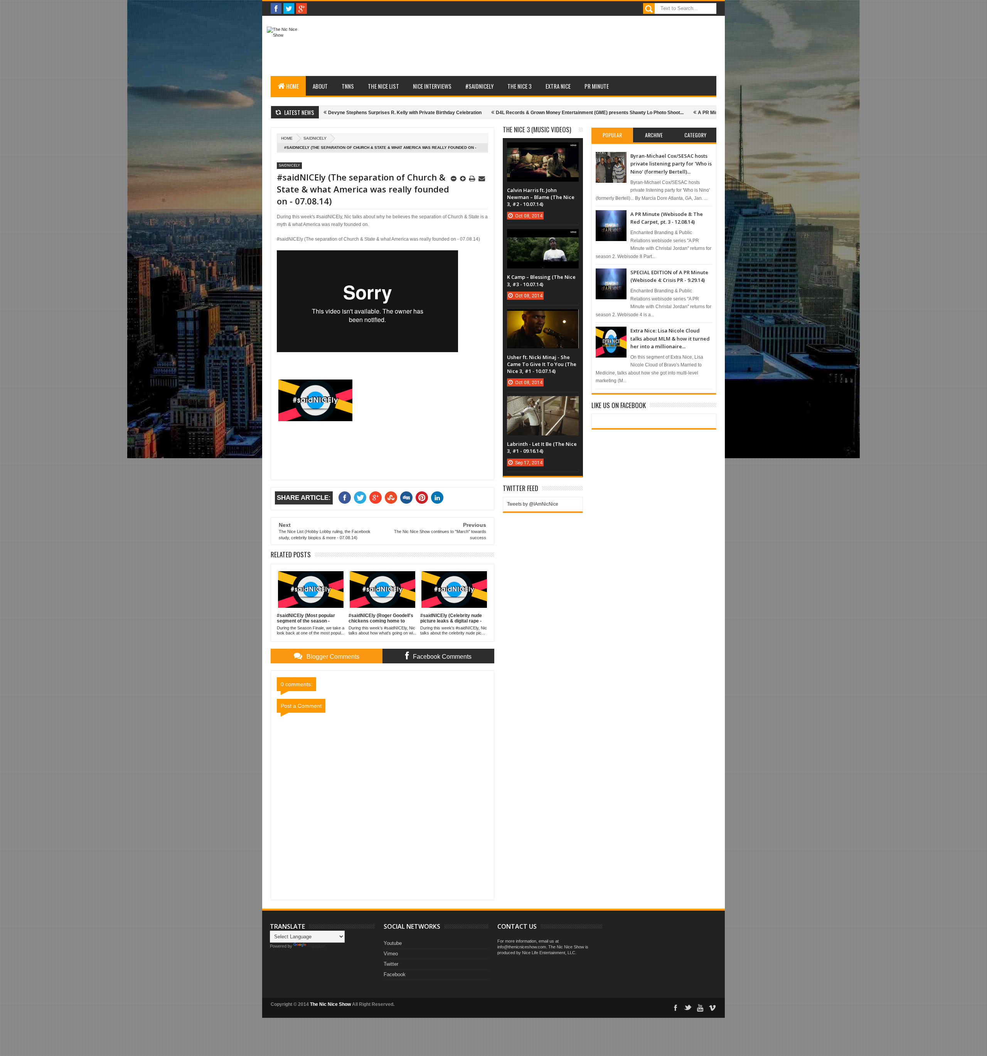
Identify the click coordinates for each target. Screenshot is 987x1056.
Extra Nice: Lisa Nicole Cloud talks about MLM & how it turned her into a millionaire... (670, 338)
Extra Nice (558, 86)
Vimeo (391, 953)
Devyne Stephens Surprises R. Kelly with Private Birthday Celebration (360, 112)
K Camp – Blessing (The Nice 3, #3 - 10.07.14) (541, 280)
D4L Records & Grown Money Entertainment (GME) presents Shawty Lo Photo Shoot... (545, 112)
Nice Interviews (432, 86)
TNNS (348, 86)
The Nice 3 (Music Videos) (537, 129)
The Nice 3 (519, 86)
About (320, 86)
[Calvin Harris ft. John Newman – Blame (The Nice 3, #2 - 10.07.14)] (543, 150)
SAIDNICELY (315, 138)
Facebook (395, 974)
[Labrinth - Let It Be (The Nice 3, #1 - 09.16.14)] (543, 404)
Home (292, 86)
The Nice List (383, 86)
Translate (316, 946)
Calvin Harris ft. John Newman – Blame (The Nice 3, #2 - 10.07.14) (540, 197)
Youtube (393, 943)
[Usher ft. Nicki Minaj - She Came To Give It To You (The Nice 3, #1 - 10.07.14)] (543, 317)
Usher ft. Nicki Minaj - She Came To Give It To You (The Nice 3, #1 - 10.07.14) (541, 364)
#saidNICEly (479, 86)
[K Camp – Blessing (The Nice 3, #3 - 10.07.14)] (543, 237)
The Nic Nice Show (330, 1004)
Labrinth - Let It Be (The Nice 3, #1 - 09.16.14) (542, 447)
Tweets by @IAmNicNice (532, 504)
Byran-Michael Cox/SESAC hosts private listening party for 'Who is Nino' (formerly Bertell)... (671, 163)
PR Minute (596, 86)
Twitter (391, 964)
